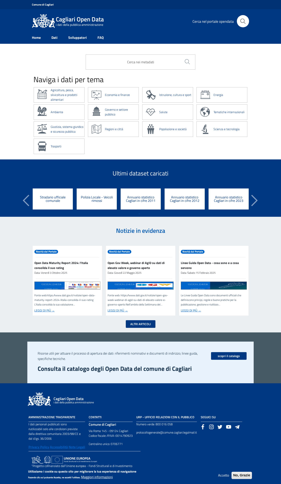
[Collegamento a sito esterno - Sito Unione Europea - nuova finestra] (74, 459)
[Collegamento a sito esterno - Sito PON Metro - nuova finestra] (37, 459)
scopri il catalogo (229, 356)
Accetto (223, 475)
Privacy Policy (38, 447)
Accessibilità (59, 447)
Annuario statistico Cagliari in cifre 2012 (184, 199)
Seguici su (208, 417)
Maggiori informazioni (97, 477)
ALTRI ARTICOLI (140, 324)
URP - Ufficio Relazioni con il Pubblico (165, 417)
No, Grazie (241, 475)
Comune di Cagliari (43, 4)
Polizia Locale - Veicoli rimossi (97, 199)
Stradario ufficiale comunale (53, 199)
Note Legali (77, 447)
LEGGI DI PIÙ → (44, 310)
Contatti (95, 417)
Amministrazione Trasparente (51, 417)
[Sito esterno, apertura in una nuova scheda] (203, 426)
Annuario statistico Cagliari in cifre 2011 (140, 199)
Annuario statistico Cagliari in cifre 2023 (228, 199)
